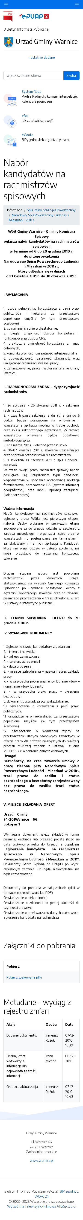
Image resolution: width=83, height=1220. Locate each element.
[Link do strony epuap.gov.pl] (34, 16)
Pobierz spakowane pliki (24, 977)
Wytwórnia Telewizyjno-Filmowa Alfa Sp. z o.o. (41, 1206)
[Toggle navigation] (76, 4)
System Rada (31, 91)
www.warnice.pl (41, 1160)
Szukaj (71, 75)
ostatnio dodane (43, 57)
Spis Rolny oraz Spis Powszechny (51, 210)
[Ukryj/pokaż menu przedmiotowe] (6, 4)
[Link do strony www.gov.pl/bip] (10, 16)
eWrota (27, 135)
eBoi (25, 115)
